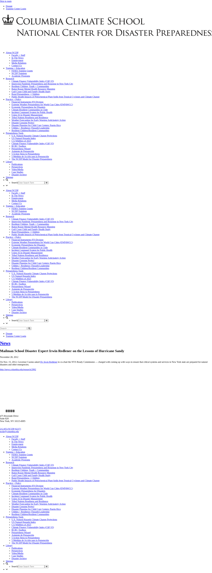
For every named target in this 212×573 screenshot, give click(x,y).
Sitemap (9, 177)
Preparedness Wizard (21, 148)
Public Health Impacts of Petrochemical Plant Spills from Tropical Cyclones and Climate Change (56, 97)
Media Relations (19, 63)
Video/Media (17, 169)
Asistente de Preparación (23, 151)
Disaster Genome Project (23, 122)
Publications (17, 164)
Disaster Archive (19, 174)
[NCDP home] (83, 406)
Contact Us (17, 65)
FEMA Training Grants (22, 71)
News (5, 343)
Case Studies (17, 172)
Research (10, 78)
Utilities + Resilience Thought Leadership (30, 128)
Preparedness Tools (14, 133)
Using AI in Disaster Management (27, 115)
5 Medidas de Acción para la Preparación (30, 156)
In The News (18, 58)
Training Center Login (16, 9)
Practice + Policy (13, 99)
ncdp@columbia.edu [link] (9, 431)
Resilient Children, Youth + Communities (30, 86)
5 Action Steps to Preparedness (26, 154)
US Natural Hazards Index (24, 138)
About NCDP (12, 52)
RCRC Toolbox (19, 146)
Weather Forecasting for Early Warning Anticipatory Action (39, 120)
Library (9, 161)
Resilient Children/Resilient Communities (30, 130)
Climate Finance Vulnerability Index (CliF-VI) (33, 81)
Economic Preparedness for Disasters (28, 107)
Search (15, 182)
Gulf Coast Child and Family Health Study (31, 91)
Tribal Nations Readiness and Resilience (30, 117)
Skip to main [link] (6, 1)
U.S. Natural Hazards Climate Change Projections (34, 135)
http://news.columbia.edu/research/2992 (18, 369)
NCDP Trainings (19, 73)
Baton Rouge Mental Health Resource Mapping (33, 89)
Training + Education (15, 68)
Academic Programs (21, 76)
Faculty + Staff (18, 55)
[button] (109, 181)
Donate (9, 6)
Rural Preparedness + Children (26, 94)
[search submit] (46, 182)
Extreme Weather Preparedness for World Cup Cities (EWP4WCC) (42, 104)
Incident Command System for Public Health (32, 112)
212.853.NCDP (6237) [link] (10, 429)
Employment (17, 60)
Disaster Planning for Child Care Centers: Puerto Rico (36, 125)
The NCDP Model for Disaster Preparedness (32, 159)
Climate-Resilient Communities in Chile (30, 110)
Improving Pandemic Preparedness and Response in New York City (42, 84)
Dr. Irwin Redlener (48, 362)
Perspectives (17, 167)
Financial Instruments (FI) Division (27, 102)
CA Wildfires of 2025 (21, 141)
